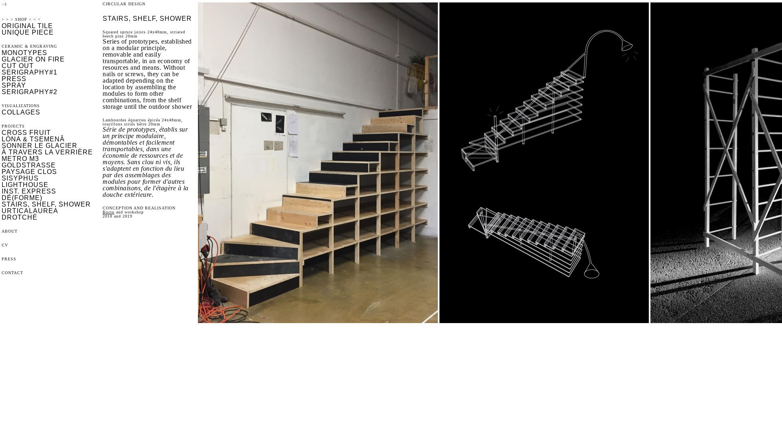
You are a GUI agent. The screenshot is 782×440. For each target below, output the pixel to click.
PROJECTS (13, 126)
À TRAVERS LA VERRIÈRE (47, 152)
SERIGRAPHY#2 (29, 91)
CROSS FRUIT (26, 132)
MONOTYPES (24, 52)
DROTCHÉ (19, 217)
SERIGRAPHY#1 (29, 72)
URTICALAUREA (30, 210)
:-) (4, 4)
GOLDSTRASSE (29, 165)
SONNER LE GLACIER (39, 145)
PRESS (14, 78)
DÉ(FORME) (22, 197)
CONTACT (12, 273)
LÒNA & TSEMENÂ (33, 139)
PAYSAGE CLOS (29, 171)
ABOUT (10, 231)
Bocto (108, 212)
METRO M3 (20, 158)
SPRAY (14, 85)
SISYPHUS (20, 178)
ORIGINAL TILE (27, 25)
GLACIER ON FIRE (33, 59)
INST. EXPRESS (29, 191)
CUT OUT (18, 65)
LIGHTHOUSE (25, 184)
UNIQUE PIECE (28, 32)
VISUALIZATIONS (21, 105)
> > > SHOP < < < (21, 19)
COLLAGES (21, 112)
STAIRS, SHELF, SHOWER (46, 204)
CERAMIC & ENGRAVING (29, 46)
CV (5, 245)
